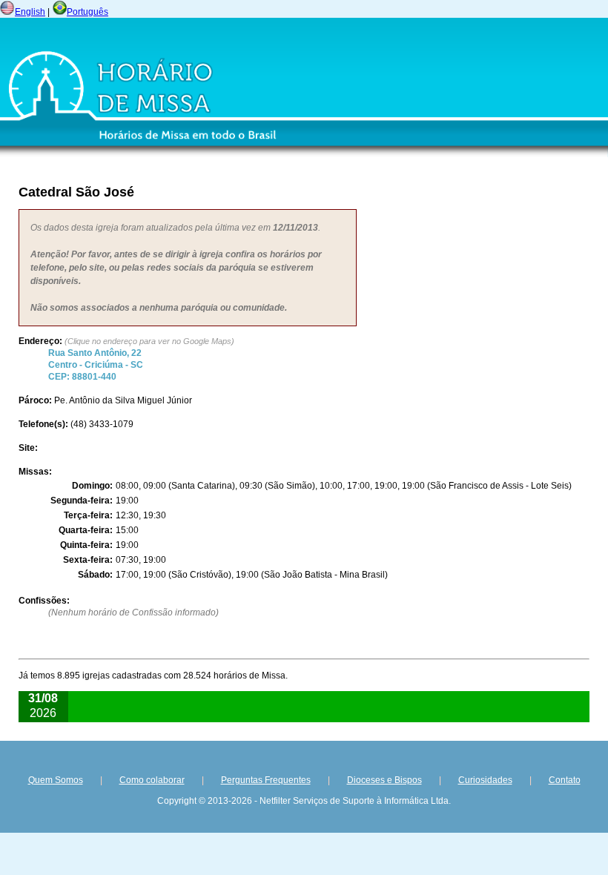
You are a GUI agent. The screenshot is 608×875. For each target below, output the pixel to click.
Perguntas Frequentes (266, 780)
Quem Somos (55, 780)
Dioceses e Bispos (384, 780)
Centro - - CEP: (95, 365)
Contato (565, 780)
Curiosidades (485, 780)
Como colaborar (152, 780)
